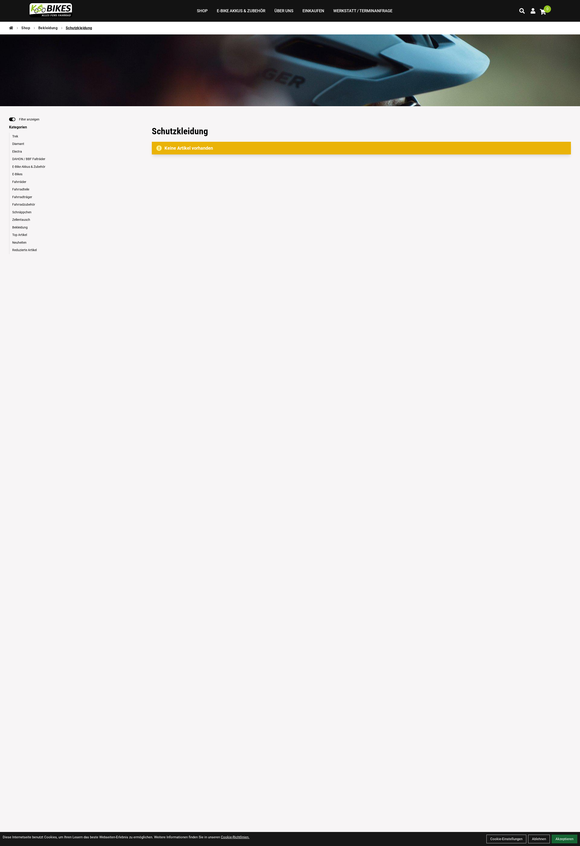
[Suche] (522, 10)
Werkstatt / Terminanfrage (362, 10)
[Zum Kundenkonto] (532, 10)
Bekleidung (48, 28)
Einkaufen (313, 10)
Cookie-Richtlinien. (235, 837)
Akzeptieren (564, 839)
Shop (202, 10)
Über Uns (283, 10)
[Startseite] (11, 28)
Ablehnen (539, 839)
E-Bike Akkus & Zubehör (241, 10)
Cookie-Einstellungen (506, 839)
